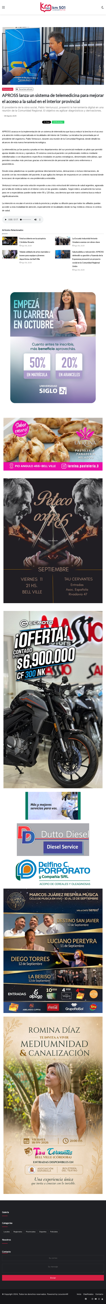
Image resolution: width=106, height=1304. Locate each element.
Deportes (42, 1232)
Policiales (54, 1232)
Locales (7, 1232)
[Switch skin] (102, 8)
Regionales (18, 1232)
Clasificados (88, 1294)
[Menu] (3, 8)
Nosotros (6, 1239)
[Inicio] (53, 7)
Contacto (6, 1251)
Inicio (79, 1294)
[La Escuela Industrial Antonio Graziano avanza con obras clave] (62, 241)
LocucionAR (63, 1294)
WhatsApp (59, 122)
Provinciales (7, 89)
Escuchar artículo (25, 89)
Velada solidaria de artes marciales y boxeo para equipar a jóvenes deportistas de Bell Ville (34, 255)
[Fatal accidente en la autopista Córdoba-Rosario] (9, 241)
